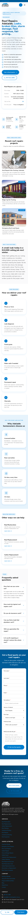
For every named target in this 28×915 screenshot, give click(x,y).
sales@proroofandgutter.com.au (12, 897)
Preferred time (7, 721)
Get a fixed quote (9, 72)
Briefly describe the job (10, 731)
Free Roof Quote (6, 844)
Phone (6, 685)
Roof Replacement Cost (8, 861)
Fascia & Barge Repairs (7, 853)
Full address (7, 700)
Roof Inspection (6, 837)
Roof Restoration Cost (7, 864)
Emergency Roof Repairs (8, 846)
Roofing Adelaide (6, 876)
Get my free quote (15, 747)
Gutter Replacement (7, 826)
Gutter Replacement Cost (8, 866)
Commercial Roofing (7, 834)
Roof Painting (5, 828)
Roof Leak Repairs (6, 848)
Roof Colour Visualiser (7, 870)
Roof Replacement (6, 824)
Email (5, 692)
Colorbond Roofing (6, 830)
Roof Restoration (6, 822)
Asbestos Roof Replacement (9, 857)
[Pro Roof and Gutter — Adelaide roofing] (5, 5)
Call (8, 912)
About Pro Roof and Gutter (8, 878)
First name (7, 671)
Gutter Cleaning (6, 859)
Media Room (5, 885)
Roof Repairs (5, 832)
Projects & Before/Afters (8, 880)
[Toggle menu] (24, 4)
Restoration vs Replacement (9, 868)
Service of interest (8, 707)
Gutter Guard (5, 855)
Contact (4, 887)
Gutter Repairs (5, 851)
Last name (7, 678)
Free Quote (20, 912)
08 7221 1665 (6, 1)
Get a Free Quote (14, 785)
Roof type (6, 714)
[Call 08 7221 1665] (20, 5)
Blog (3, 883)
